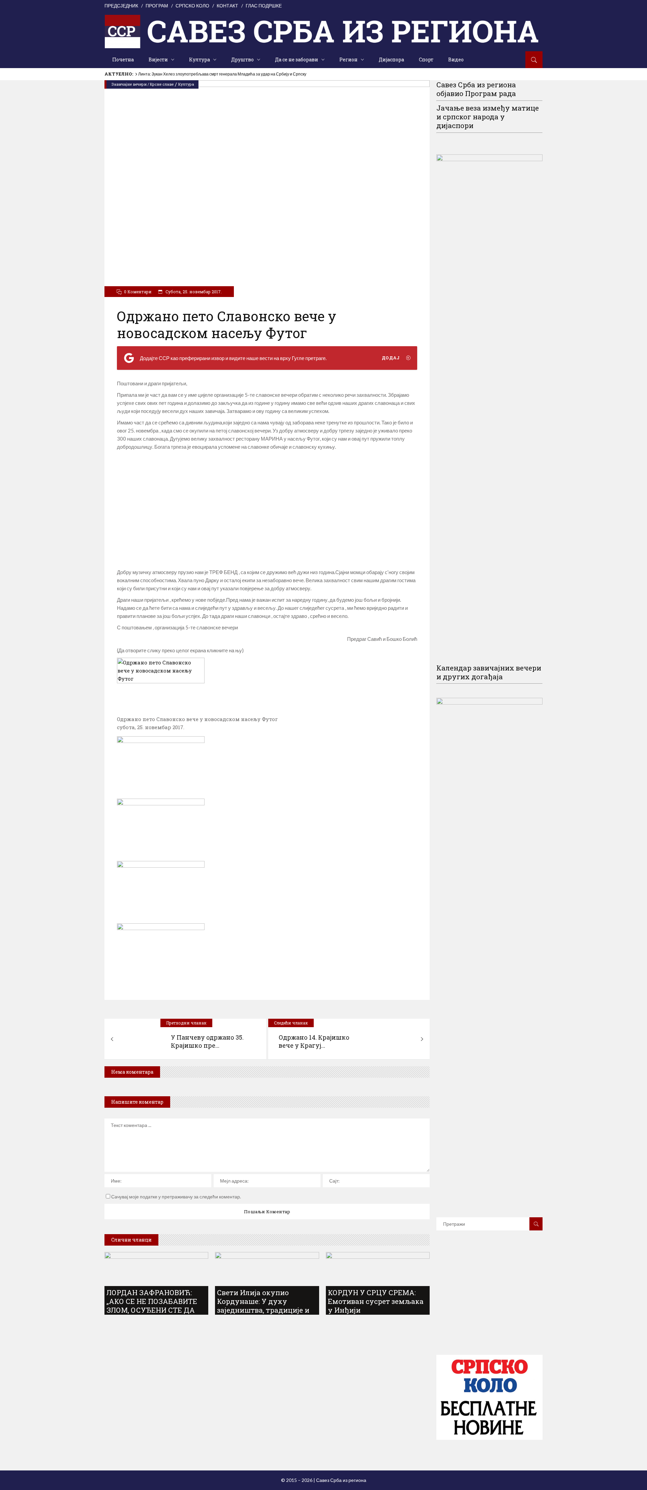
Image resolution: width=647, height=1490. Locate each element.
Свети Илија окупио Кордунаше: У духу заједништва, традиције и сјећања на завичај (263, 1305)
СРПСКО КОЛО (192, 5)
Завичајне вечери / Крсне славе (143, 84)
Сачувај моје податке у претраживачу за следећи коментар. (176, 1196)
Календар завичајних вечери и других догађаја (488, 672)
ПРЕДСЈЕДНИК (121, 5)
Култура (186, 84)
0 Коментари (138, 291)
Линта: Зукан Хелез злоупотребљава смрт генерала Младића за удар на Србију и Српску (222, 74)
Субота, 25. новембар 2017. (193, 291)
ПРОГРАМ (157, 5)
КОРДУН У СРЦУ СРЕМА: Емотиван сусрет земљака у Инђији (376, 1301)
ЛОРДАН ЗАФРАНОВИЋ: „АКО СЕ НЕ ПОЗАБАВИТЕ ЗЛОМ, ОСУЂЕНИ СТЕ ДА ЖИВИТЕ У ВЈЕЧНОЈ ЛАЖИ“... (151, 1310)
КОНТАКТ (227, 5)
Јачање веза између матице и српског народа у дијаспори (487, 116)
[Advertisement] (267, 509)
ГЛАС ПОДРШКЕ (264, 5)
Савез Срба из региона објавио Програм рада (476, 89)
